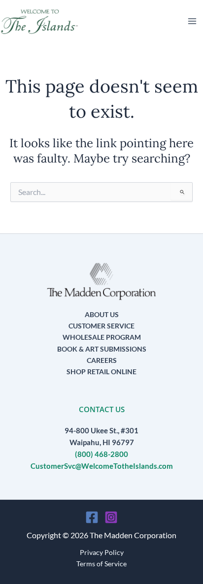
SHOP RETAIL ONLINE (101, 371)
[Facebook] (92, 517)
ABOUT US (102, 314)
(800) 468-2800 (101, 454)
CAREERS (102, 360)
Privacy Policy (102, 552)
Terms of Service (101, 563)
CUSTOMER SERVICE (101, 326)
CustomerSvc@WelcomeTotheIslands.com (102, 466)
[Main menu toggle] (192, 21)
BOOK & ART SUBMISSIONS (101, 349)
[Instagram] (111, 517)
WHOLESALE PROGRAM (102, 337)
